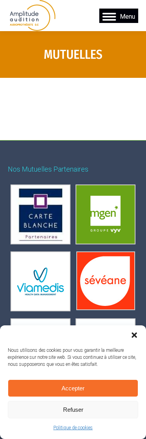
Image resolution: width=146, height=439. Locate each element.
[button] (134, 335)
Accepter (73, 388)
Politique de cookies (73, 427)
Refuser (73, 409)
